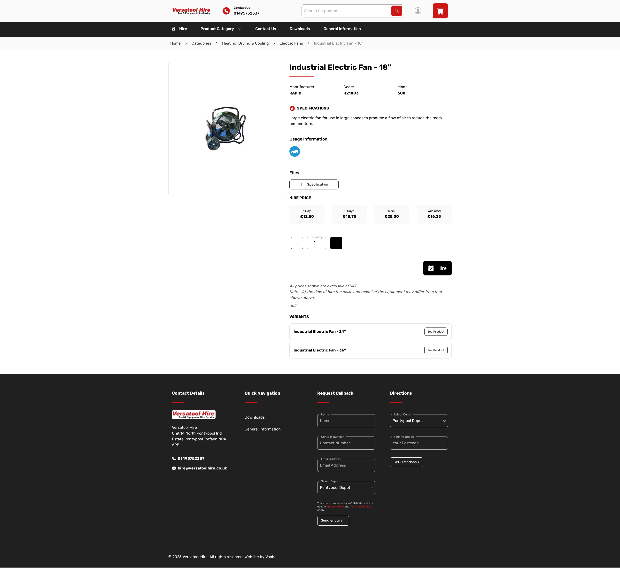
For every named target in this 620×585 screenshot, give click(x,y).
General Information (342, 28)
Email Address (331, 459)
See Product (435, 331)
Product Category (217, 28)
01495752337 (191, 458)
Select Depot (330, 481)
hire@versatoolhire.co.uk (202, 468)
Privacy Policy (335, 506)
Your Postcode (404, 436)
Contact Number (332, 436)
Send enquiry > (333, 520)
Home (175, 43)
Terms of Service (360, 506)
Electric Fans (291, 43)
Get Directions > (406, 462)
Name (325, 414)
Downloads (300, 28)
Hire (183, 28)
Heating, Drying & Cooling (245, 43)
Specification (317, 184)
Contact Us (265, 28)
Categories (201, 43)
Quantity (317, 237)
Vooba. (271, 556)
